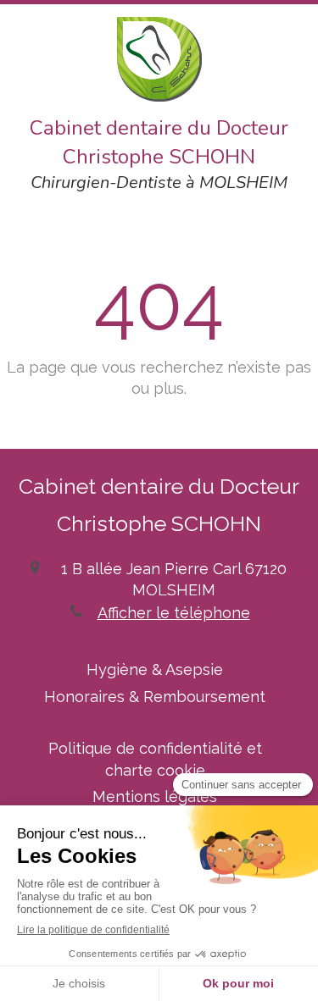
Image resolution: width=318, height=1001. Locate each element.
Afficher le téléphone (174, 613)
